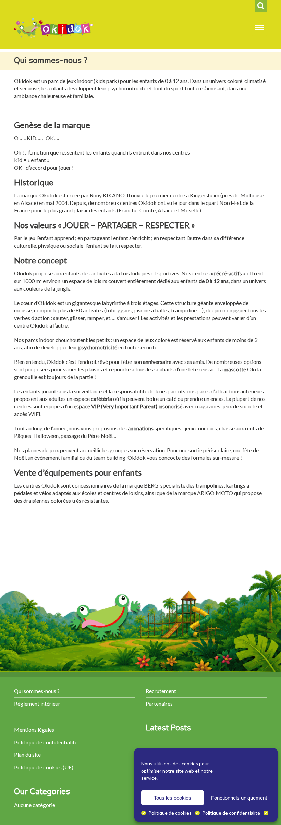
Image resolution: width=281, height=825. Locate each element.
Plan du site (27, 754)
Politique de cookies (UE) (43, 767)
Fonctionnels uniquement (239, 798)
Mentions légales (34, 729)
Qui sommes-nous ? (37, 691)
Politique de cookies (170, 813)
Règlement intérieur (37, 703)
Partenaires (159, 703)
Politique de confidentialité (231, 813)
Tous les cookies (172, 798)
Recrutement (161, 691)
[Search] (261, 6)
